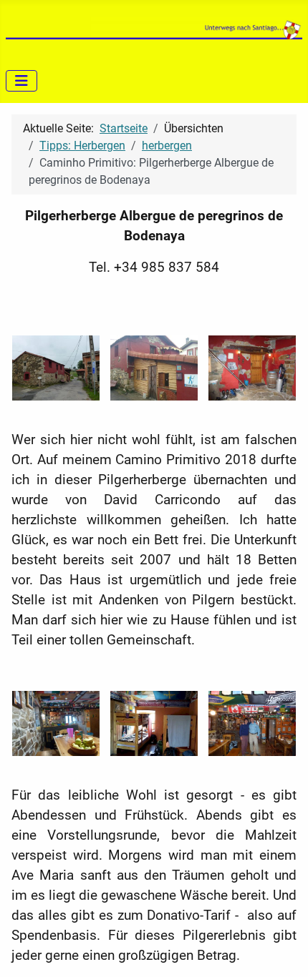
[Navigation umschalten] (21, 81)
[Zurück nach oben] (283, 951)
